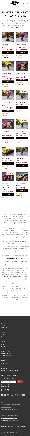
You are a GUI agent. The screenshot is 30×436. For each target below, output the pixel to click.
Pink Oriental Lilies (21, 159)
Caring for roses (6, 349)
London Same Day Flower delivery (9, 409)
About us (4, 346)
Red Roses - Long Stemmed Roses (7, 46)
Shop (2, 344)
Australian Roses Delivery (12, 432)
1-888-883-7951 (5, 387)
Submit (20, 381)
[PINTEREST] (5, 390)
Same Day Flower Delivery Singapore (9, 415)
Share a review (5, 363)
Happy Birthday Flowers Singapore (9, 418)
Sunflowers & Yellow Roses (21, 132)
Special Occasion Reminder (9, 370)
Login (3, 334)
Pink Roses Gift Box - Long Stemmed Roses (21, 46)
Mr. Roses (3, 432)
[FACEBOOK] (2, 390)
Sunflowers (6, 158)
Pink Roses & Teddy (6, 132)
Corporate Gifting (7, 366)
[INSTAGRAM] (8, 390)
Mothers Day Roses (5, 404)
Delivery (3, 323)
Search (3, 336)
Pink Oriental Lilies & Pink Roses (7, 104)
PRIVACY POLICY (5, 332)
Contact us (4, 325)
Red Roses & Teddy (20, 74)
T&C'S (2, 330)
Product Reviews (6, 353)
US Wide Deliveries (6, 355)
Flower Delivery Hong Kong (7, 426)
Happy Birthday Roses (6, 407)
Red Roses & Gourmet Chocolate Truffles (6, 186)
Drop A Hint (4, 368)
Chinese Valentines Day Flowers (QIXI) (9, 420)
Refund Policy (5, 327)
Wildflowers (21, 102)
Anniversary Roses (15, 404)
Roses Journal (5, 351)
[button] (3, 4)
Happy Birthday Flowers (20, 426)
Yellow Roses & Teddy (22, 184)
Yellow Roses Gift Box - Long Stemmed (7, 75)
